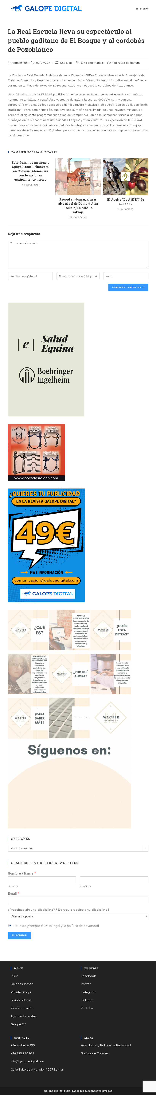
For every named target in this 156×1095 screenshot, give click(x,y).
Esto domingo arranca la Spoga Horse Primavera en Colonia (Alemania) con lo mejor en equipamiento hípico (30, 171)
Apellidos (85, 886)
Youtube (87, 1008)
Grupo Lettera (21, 1000)
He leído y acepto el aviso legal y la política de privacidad (56, 926)
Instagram (88, 992)
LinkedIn (87, 1000)
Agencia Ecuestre (23, 1016)
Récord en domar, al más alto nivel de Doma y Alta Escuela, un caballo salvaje (78, 205)
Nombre (13, 886)
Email (13, 893)
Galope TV (18, 1024)
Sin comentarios (92, 63)
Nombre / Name (22, 873)
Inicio (14, 976)
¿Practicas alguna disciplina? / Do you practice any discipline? (58, 910)
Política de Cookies (94, 1053)
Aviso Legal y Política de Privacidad (106, 1045)
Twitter (86, 984)
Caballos (66, 63)
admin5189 (20, 63)
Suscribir (19, 935)
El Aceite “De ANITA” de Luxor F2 (125, 201)
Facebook (88, 976)
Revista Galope (21, 992)
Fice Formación (22, 1008)
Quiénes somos (22, 984)
